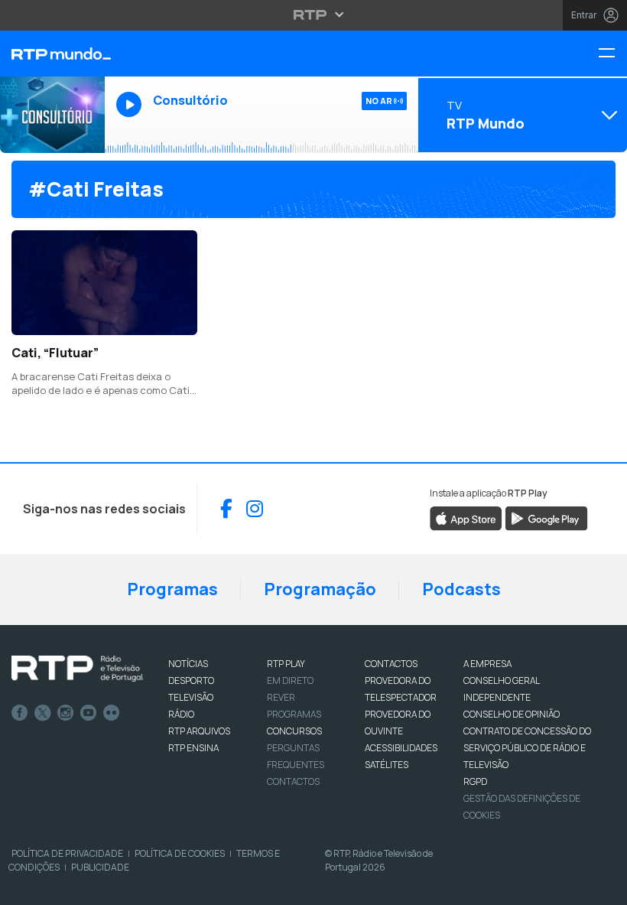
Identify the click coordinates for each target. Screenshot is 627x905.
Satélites (386, 764)
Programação (320, 589)
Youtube (88, 713)
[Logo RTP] (77, 669)
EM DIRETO (290, 680)
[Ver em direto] (52, 115)
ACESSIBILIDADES (401, 747)
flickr (111, 713)
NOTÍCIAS (188, 663)
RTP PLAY (286, 663)
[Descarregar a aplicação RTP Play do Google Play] (546, 517)
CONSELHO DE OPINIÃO (511, 714)
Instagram (65, 713)
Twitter (42, 713)
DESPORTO (191, 680)
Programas (172, 589)
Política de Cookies (180, 853)
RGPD (475, 781)
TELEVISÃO (190, 697)
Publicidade (100, 867)
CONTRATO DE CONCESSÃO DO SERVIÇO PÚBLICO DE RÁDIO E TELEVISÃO (527, 747)
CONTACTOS (391, 663)
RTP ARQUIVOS (199, 730)
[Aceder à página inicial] (52, 54)
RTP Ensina (193, 747)
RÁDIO (181, 714)
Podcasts (461, 589)
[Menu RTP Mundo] (612, 54)
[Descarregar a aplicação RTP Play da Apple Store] (466, 517)
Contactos (293, 781)
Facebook (19, 713)
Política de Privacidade (67, 853)
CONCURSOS (294, 730)
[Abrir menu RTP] (313, 14)
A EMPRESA (487, 663)
